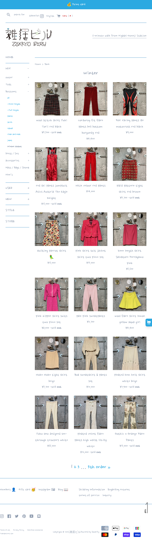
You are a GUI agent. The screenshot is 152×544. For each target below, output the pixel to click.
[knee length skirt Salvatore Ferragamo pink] (129, 229)
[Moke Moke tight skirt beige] (51, 353)
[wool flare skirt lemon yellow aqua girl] (129, 294)
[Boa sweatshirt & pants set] (91, 353)
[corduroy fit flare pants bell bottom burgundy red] (91, 99)
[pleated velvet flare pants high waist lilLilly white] (91, 412)
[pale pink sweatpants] (91, 294)
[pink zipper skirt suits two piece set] (51, 294)
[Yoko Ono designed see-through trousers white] (51, 412)
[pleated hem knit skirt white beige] (129, 353)
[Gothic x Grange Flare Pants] (129, 412)
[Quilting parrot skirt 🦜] (51, 229)
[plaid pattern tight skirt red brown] (129, 164)
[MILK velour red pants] (91, 164)
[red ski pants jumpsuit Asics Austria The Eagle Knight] (51, 164)
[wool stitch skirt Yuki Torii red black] (51, 99)
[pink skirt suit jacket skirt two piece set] (91, 229)
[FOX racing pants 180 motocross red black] (129, 99)
